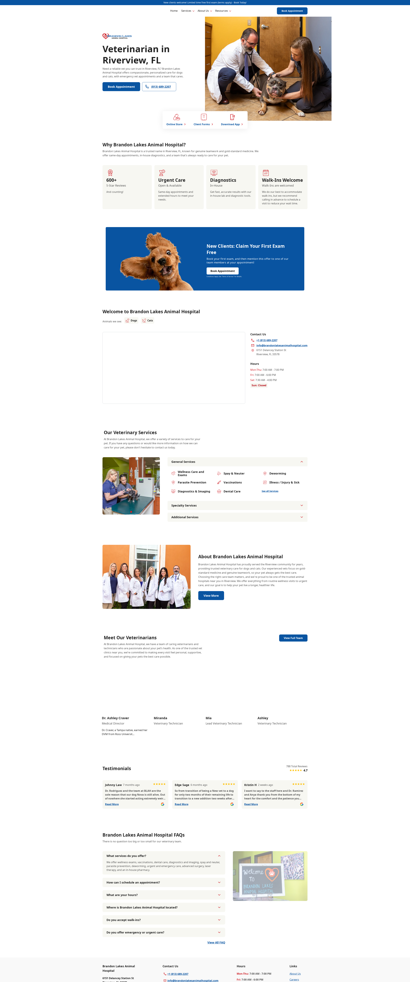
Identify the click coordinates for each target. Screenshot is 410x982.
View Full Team (293, 638)
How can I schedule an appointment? (133, 882)
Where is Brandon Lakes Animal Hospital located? (142, 907)
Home (174, 10)
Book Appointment (292, 10)
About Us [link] (295, 973)
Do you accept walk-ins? (124, 920)
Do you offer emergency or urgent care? (135, 932)
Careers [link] (294, 979)
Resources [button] (221, 10)
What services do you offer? (126, 856)
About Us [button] (203, 10)
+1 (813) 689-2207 (177, 974)
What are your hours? (122, 895)
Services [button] (186, 10)
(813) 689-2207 (161, 87)
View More (211, 595)
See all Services (270, 491)
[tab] (131, 512)
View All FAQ (216, 942)
